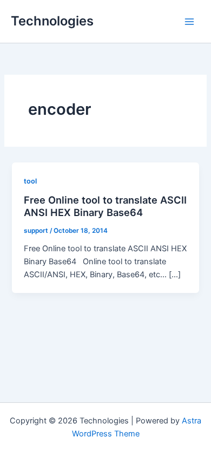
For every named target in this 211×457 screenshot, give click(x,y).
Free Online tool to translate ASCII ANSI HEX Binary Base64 (105, 206)
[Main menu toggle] (189, 21)
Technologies (52, 21)
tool (30, 181)
